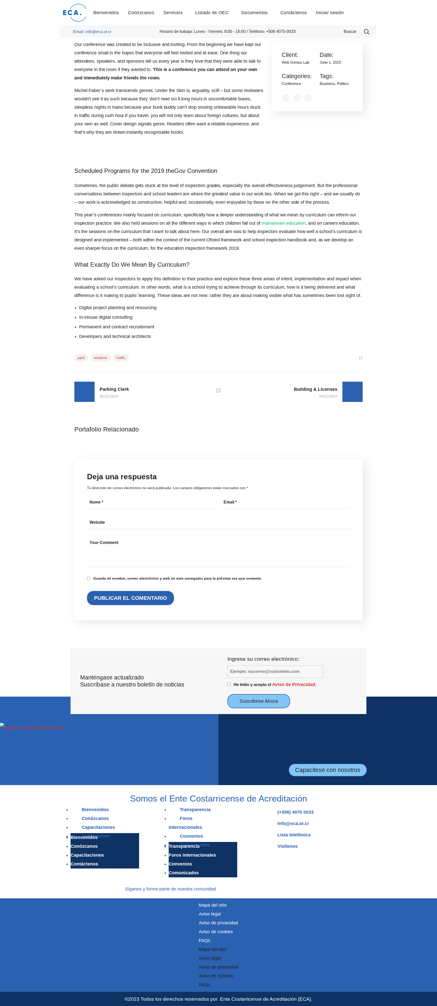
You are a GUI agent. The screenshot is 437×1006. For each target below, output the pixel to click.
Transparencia (195, 809)
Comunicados (184, 872)
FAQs (204, 940)
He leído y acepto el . (275, 684)
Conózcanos (95, 818)
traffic (121, 358)
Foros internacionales (192, 855)
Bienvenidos (95, 809)
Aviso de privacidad (218, 922)
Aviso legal (210, 914)
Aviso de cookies (216, 931)
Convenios (191, 836)
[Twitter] (253, 888)
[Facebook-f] (223, 888)
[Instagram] (230, 888)
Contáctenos (84, 863)
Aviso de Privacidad (293, 684)
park (81, 358)
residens (100, 358)
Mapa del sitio (213, 905)
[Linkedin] (238, 888)
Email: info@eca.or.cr (92, 32)
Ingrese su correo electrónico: (263, 659)
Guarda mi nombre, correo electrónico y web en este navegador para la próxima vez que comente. (177, 578)
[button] (366, 31)
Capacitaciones (98, 827)
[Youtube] (245, 888)
